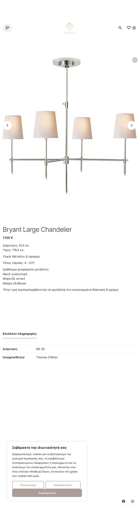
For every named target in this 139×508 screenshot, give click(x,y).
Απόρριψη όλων (63, 485)
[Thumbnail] (69, 28)
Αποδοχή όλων (47, 493)
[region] (47, 471)
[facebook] (123, 501)
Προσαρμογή (28, 485)
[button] (135, 60)
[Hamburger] (7, 27)
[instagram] (132, 501)
